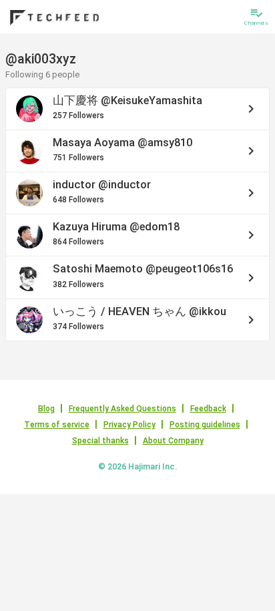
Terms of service (56, 424)
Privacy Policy (129, 424)
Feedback (208, 408)
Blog (46, 408)
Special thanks (100, 440)
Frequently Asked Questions (122, 408)
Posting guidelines (205, 424)
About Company (173, 440)
